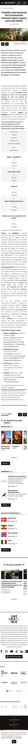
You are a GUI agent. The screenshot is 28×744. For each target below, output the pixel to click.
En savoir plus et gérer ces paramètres (11, 737)
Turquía (24, 262)
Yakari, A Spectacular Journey (14, 201)
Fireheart (14, 186)
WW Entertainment (9, 379)
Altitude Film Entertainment (12, 360)
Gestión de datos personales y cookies (14, 729)
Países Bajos (20, 377)
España (22, 282)
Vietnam (11, 278)
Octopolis (13, 337)
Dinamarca (17, 356)
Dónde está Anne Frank (11, 349)
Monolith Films (8, 344)
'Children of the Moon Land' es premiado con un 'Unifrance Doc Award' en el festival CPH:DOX (11, 584)
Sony (20, 259)
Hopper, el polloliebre (13, 157)
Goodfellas (9, 354)
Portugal (19, 344)
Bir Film (13, 276)
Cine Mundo (14, 381)
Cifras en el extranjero (20, 43)
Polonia (22, 342)
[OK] (14, 741)
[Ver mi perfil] (24, 3)
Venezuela (23, 289)
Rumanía (6, 253)
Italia (16, 259)
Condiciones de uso (14, 724)
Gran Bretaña (14, 358)
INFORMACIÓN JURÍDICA (14, 719)
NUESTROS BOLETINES (15, 656)
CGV (13, 248)
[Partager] (2, 44)
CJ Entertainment (21, 309)
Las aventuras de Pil (14, 171)
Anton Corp (9, 375)
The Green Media (21, 280)
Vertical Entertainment (17, 253)
